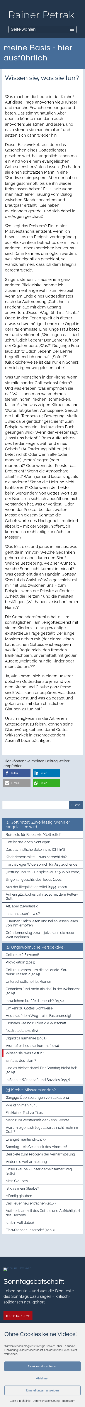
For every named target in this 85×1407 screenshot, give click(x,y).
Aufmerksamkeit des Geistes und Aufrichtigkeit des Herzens (43, 1213)
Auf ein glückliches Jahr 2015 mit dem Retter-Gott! (42, 896)
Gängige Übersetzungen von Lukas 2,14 (37, 1097)
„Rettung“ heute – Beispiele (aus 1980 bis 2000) (43, 872)
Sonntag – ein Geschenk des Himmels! (36, 1147)
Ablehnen (42, 1378)
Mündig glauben (19, 1196)
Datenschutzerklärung (46, 1400)
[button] (17, 773)
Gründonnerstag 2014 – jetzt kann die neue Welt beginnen (40, 935)
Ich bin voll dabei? (20, 1222)
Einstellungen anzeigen (42, 1390)
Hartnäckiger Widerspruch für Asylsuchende (41, 864)
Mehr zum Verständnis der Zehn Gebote (37, 1120)
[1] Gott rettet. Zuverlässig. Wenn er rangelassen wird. (38, 824)
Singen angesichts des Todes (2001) (34, 879)
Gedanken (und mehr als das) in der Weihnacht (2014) (43, 991)
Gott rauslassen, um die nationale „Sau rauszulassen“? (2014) (36, 972)
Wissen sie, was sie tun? (25, 1053)
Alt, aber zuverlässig (22, 906)
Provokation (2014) (20, 962)
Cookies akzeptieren (42, 1366)
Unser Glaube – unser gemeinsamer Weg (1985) (39, 1171)
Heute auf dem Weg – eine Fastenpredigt (38, 1016)
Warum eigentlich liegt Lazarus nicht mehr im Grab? (42, 1129)
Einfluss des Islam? (21, 1060)
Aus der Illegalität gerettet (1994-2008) (36, 887)
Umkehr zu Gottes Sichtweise (29, 1008)
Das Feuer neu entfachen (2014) (31, 1203)
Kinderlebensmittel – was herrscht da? (36, 857)
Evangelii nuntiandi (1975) (26, 1139)
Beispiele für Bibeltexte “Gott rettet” (33, 835)
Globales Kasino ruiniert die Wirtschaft (36, 1023)
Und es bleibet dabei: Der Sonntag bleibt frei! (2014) (41, 1070)
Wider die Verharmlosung (26, 1162)
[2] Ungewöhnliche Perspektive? (35, 947)
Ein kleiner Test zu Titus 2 (25, 1113)
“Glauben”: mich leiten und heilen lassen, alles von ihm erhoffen (42, 923)
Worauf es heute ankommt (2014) (32, 1046)
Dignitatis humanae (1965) (26, 1038)
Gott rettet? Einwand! (22, 955)
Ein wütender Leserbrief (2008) (30, 1230)
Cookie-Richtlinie (20, 1400)
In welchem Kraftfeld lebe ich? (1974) (35, 1001)
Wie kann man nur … (21, 1105)
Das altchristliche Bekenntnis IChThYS (35, 849)
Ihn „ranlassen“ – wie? (23, 914)
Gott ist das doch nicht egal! (28, 842)
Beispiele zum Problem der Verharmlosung (40, 1154)
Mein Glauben (17, 1181)
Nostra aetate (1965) (22, 1030)
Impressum (68, 1400)
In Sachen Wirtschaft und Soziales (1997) (38, 1080)
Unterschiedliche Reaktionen (28, 981)
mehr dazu (15, 1316)
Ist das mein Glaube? (22, 1188)
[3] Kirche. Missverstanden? (31, 1090)
